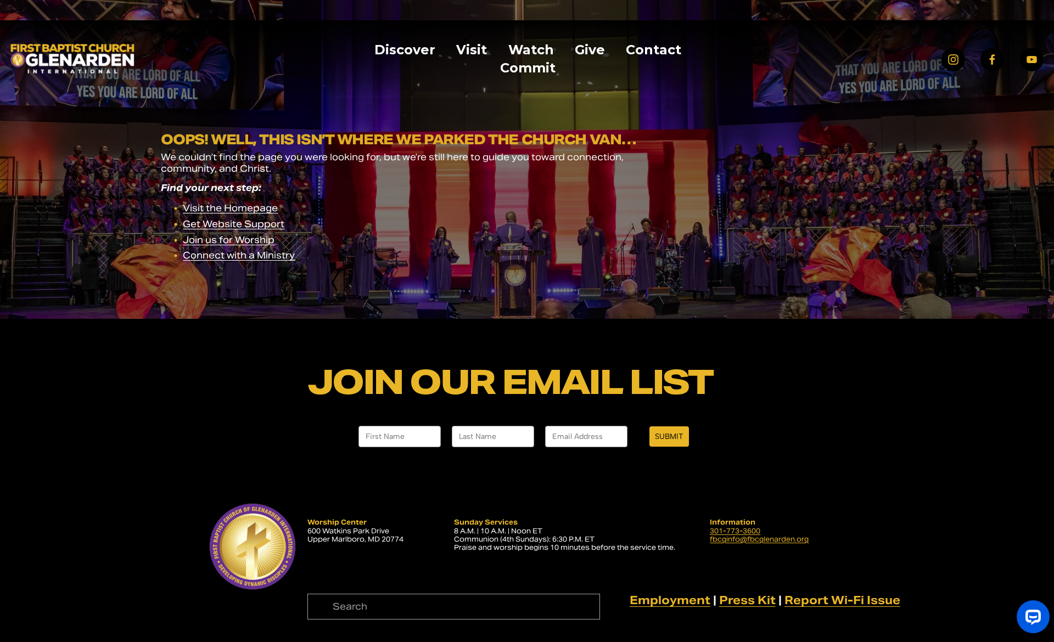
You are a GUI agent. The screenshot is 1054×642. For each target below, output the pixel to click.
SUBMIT (669, 436)
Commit (528, 68)
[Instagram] (953, 59)
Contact (653, 50)
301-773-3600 (735, 531)
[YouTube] (1032, 59)
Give (590, 50)
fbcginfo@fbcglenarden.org (759, 539)
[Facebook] (992, 59)
